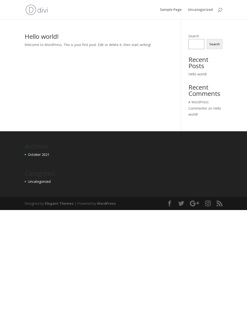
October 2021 (38, 154)
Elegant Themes (59, 203)
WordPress (106, 203)
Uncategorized (200, 10)
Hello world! (42, 36)
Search (193, 36)
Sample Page (171, 10)
